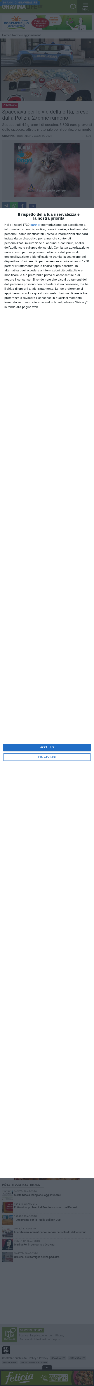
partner (35, 224)
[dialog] (47, 693)
